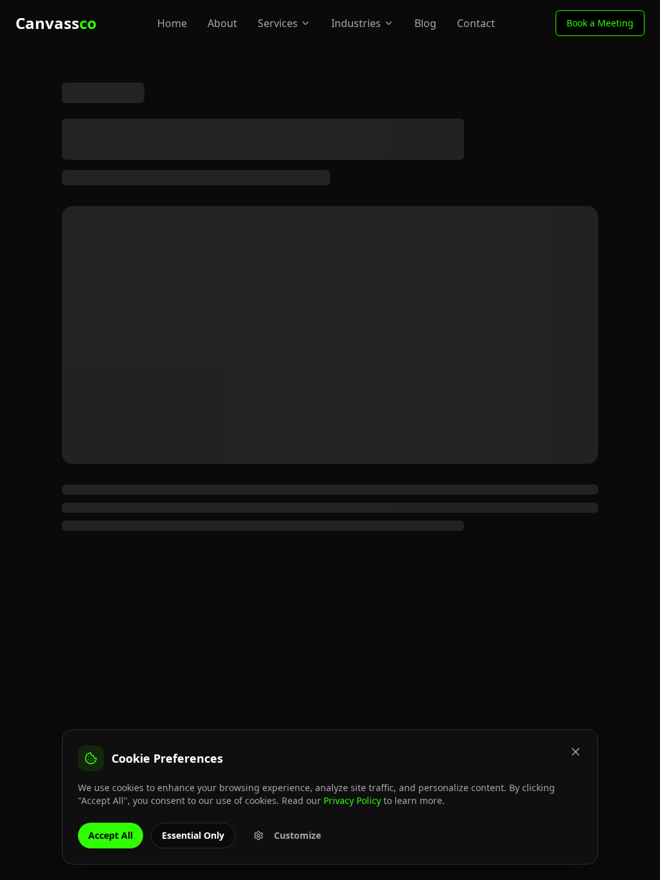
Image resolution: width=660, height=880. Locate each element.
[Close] (575, 751)
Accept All (110, 835)
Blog (425, 23)
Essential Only (193, 835)
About (222, 23)
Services (278, 23)
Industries (356, 23)
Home (172, 23)
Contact (476, 23)
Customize (297, 835)
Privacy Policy (352, 800)
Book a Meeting (600, 23)
